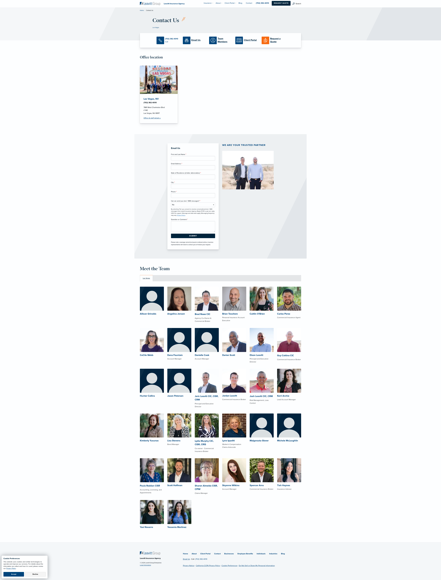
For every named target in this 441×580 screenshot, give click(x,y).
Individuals (261, 554)
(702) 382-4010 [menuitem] (262, 3)
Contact (217, 554)
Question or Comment (179, 219)
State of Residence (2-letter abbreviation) (186, 173)
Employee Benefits (245, 554)
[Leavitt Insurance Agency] (150, 3)
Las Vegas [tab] (146, 278)
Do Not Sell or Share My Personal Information (257, 566)
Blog (283, 554)
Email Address (176, 164)
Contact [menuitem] (249, 3)
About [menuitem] (218, 3)
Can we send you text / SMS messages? (185, 201)
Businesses (229, 554)
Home (142, 10)
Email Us (186, 559)
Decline (35, 574)
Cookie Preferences (229, 566)
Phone (174, 192)
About (194, 554)
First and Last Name (178, 154)
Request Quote (281, 3)
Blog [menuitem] (240, 3)
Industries (273, 554)
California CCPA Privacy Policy (208, 566)
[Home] (150, 553)
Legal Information (145, 565)
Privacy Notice (188, 566)
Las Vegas (156, 27)
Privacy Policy (11, 568)
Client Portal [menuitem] (230, 3)
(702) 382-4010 (201, 559)
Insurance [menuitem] (208, 3)
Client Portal (205, 554)
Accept (13, 574)
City (173, 182)
